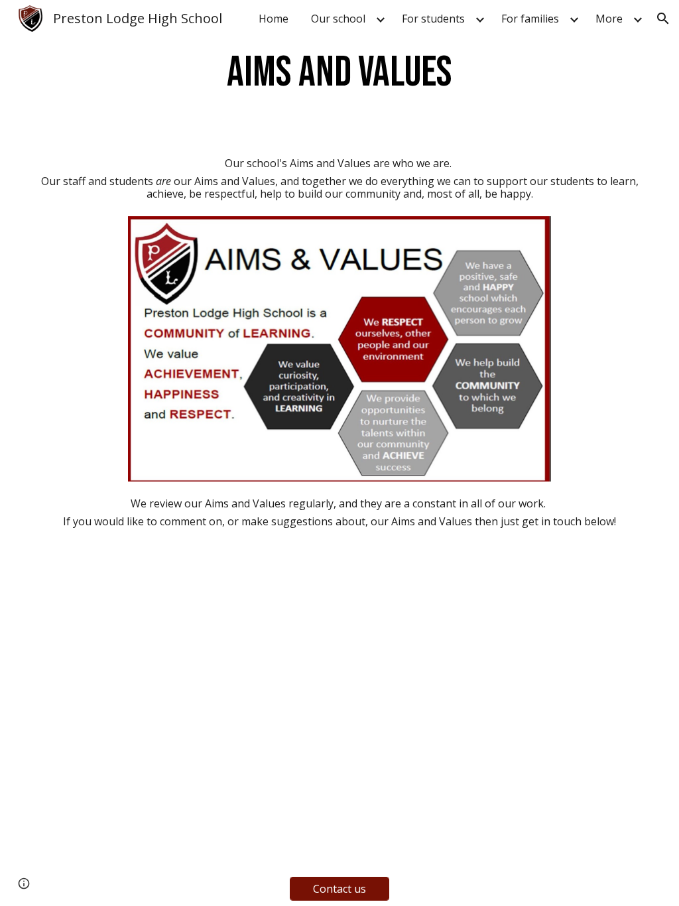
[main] (339, 73)
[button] (663, 18)
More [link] (609, 18)
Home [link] (273, 18)
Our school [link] (338, 18)
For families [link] (530, 18)
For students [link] (433, 18)
